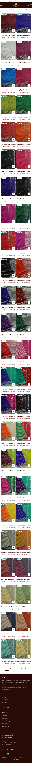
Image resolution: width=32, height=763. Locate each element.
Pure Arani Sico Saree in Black (8, 171)
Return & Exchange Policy (8, 721)
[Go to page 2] (25, 669)
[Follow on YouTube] (12, 749)
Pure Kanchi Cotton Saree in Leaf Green (23, 661)
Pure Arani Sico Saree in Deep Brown (23, 199)
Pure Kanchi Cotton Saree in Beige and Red (23, 634)
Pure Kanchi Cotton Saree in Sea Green (8, 661)
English (21, 754)
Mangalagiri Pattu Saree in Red (8, 144)
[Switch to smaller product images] (29, 9)
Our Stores (4, 702)
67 (21, 668)
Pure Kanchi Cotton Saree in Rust (8, 579)
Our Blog (4, 697)
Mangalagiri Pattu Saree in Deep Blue (23, 35)
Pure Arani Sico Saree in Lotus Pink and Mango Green (8, 498)
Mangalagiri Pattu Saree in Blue (8, 90)
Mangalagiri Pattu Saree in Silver (8, 63)
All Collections (5, 715)
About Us (4, 705)
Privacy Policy (5, 718)
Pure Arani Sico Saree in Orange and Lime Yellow (8, 525)
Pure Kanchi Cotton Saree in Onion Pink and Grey (23, 579)
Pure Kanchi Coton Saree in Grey (8, 552)
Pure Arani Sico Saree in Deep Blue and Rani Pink (8, 416)
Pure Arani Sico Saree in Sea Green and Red (23, 389)
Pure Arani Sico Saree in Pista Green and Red (23, 443)
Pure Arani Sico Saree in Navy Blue (8, 307)
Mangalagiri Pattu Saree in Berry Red (23, 90)
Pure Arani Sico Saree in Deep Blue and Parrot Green (23, 471)
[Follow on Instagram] (7, 749)
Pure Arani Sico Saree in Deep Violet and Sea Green (24, 498)
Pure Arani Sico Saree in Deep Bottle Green (23, 335)
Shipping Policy (5, 723)
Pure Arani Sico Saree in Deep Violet (8, 335)
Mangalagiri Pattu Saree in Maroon (8, 35)
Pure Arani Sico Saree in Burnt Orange (23, 144)
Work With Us (5, 700)
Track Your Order (6, 708)
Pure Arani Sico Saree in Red (8, 253)
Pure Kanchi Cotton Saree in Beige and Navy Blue (8, 634)
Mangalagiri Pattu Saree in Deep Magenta (23, 63)
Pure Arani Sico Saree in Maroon (23, 307)
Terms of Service (5, 726)
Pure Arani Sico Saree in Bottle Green (23, 226)
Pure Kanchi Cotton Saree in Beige (8, 607)
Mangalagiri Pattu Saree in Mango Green (23, 117)
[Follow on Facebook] (3, 749)
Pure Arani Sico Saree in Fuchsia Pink (23, 171)
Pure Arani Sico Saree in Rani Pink (8, 226)
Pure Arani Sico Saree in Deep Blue (8, 199)
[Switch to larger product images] (26, 9)
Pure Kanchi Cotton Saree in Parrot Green (23, 607)
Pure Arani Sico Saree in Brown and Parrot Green (8, 471)
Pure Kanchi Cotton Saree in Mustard (23, 552)
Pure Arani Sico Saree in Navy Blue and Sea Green (8, 389)
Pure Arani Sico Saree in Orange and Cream (8, 443)
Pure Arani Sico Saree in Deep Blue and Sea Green (23, 525)
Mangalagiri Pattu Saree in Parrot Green (8, 117)
